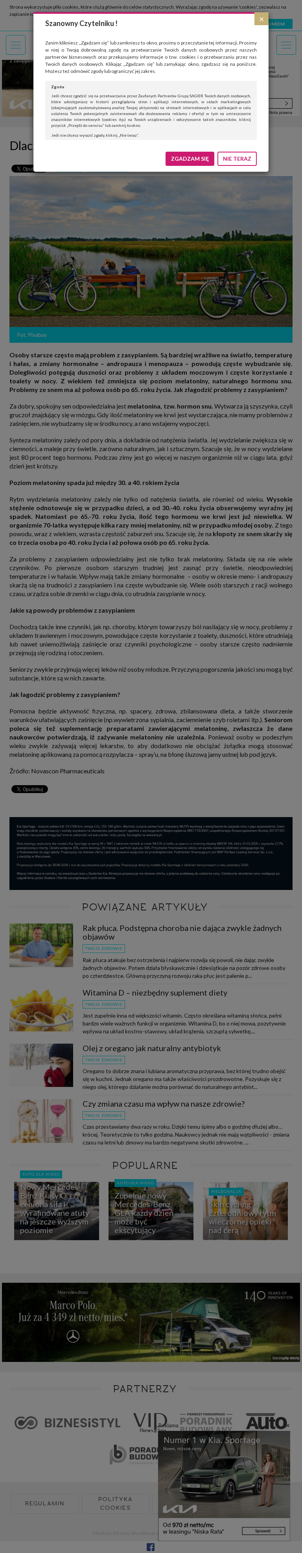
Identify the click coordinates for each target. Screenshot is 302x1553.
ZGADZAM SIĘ (190, 158)
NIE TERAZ (237, 158)
